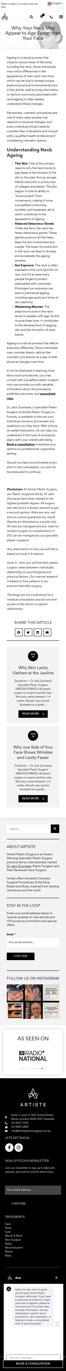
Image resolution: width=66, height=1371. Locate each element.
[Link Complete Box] (33, 685)
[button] (31, 17)
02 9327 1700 (19, 1123)
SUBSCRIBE (21, 956)
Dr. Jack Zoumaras (19, 866)
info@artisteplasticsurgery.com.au (31, 1131)
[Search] (55, 829)
